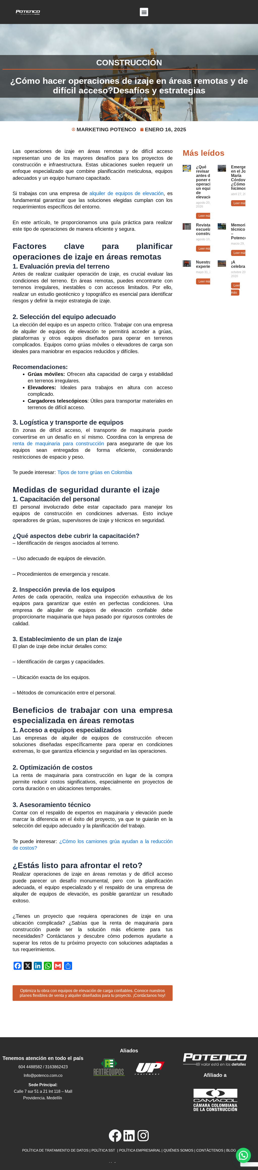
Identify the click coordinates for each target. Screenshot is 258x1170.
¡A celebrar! (239, 264)
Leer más (205, 216)
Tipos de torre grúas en (84, 472)
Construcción (129, 62)
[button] (144, 12)
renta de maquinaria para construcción (58, 443)
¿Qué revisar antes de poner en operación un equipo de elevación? (206, 182)
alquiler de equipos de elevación (126, 193)
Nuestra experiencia (207, 264)
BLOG (231, 1150)
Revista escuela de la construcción (208, 229)
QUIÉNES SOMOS (178, 1150)
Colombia (121, 472)
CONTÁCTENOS (209, 1150)
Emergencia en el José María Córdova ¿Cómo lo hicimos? (242, 178)
